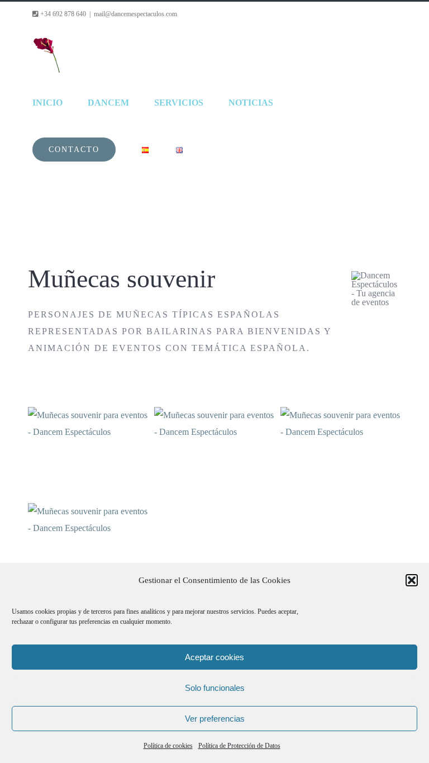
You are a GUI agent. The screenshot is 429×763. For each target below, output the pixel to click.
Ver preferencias (215, 718)
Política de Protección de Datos (239, 746)
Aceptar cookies (214, 657)
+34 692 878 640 (62, 14)
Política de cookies (168, 746)
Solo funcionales (215, 688)
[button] (411, 580)
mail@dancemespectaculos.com (135, 14)
